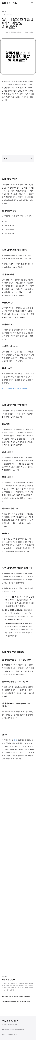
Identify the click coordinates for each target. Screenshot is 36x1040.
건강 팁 (4, 12)
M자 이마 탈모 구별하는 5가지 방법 (14, 388)
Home (3, 32)
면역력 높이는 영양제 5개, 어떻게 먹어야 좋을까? (16, 1001)
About (3, 1034)
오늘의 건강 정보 (9, 2)
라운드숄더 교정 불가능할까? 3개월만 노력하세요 (16, 996)
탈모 (15, 740)
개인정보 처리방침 (12, 1034)
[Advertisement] (18, 127)
